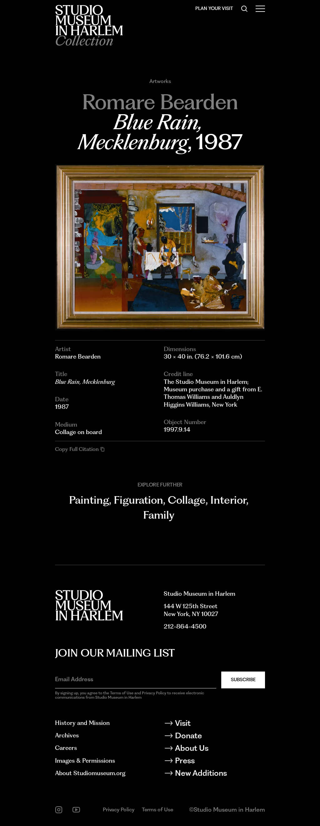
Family (158, 514)
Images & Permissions (85, 760)
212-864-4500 (185, 626)
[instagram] (58, 810)
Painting (89, 499)
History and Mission (82, 722)
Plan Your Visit (214, 8)
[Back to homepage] (89, 20)
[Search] (244, 8)
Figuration (138, 499)
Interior (228, 499)
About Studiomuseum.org (90, 773)
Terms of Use (157, 809)
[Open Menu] (260, 8)
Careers (66, 747)
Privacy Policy (118, 809)
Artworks (160, 81)
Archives (67, 735)
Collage (187, 499)
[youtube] (76, 810)
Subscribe (243, 679)
